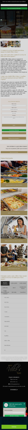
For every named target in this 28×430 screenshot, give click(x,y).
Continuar (14, 426)
